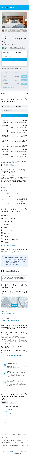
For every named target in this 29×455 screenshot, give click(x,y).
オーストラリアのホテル (7, 409)
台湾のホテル (4, 411)
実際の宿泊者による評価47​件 (17, 48)
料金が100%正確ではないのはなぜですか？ (13, 445)
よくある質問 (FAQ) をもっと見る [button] (14, 355)
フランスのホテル (5, 421)
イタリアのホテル (5, 426)
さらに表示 (3, 187)
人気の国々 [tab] (4, 402)
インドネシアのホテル (6, 413)
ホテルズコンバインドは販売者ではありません (14, 440)
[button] (2, 7)
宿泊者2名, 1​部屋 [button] (7, 56)
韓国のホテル (4, 417)
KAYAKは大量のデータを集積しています (12, 442)
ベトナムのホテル (5, 425)
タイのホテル (4, 428)
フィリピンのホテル (6, 423)
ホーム (4, 451)
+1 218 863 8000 (6, 46)
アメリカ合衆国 (10, 451)
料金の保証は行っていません (10, 436)
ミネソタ (20, 451)
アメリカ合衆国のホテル (7, 419)
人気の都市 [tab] (12, 402)
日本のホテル (4, 415)
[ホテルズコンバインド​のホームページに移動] (9, 7)
